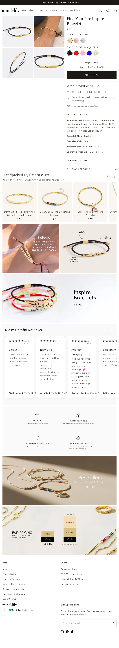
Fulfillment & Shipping (13, 594)
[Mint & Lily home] (11, 10)
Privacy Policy (9, 574)
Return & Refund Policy (14, 589)
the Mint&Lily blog (70, 584)
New (40, 10)
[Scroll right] (114, 177)
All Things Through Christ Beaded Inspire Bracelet (38, 180)
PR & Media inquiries (71, 574)
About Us (7, 569)
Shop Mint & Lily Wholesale (74, 579)
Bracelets (51, 10)
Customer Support (70, 569)
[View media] (59, 248)
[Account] (100, 11)
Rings (63, 10)
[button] (115, 11)
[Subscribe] (113, 623)
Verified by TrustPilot (33, 393)
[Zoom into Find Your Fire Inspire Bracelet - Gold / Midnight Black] (17, 31)
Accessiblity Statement (14, 584)
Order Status (9, 599)
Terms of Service (11, 579)
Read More (73, 131)
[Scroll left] (107, 177)
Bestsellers (28, 10)
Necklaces (76, 10)
